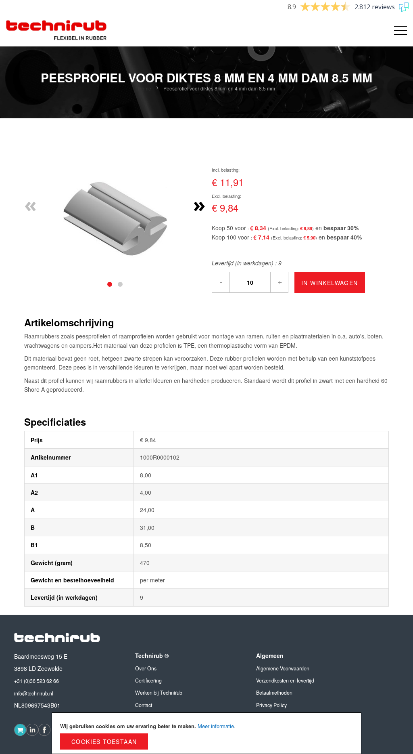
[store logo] (56, 30)
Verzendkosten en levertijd (285, 680)
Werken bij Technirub (158, 692)
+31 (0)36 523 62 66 (36, 681)
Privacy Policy (271, 705)
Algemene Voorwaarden (282, 668)
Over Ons (145, 668)
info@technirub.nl (33, 693)
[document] (206, 733)
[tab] (109, 284)
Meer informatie (216, 726)
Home (144, 88)
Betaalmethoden (274, 692)
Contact (143, 705)
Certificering (148, 680)
